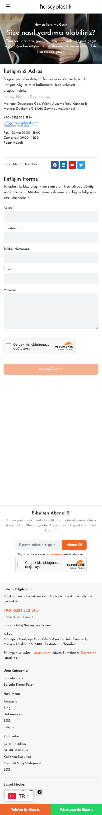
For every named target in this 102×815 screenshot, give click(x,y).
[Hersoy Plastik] (55, 6)
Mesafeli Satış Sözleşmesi (22, 763)
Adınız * (9, 207)
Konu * (8, 269)
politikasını (56, 554)
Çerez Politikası (15, 744)
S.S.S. (7, 721)
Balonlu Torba (14, 678)
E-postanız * (11, 228)
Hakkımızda (12, 714)
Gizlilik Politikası (16, 750)
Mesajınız (10, 290)
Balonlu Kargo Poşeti (19, 685)
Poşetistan (88, 653)
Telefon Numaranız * (18, 248)
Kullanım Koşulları (17, 757)
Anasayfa (11, 701)
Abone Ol (74, 545)
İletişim (9, 727)
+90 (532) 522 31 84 (18, 117)
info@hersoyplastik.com (21, 123)
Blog (7, 708)
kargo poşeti (42, 653)
